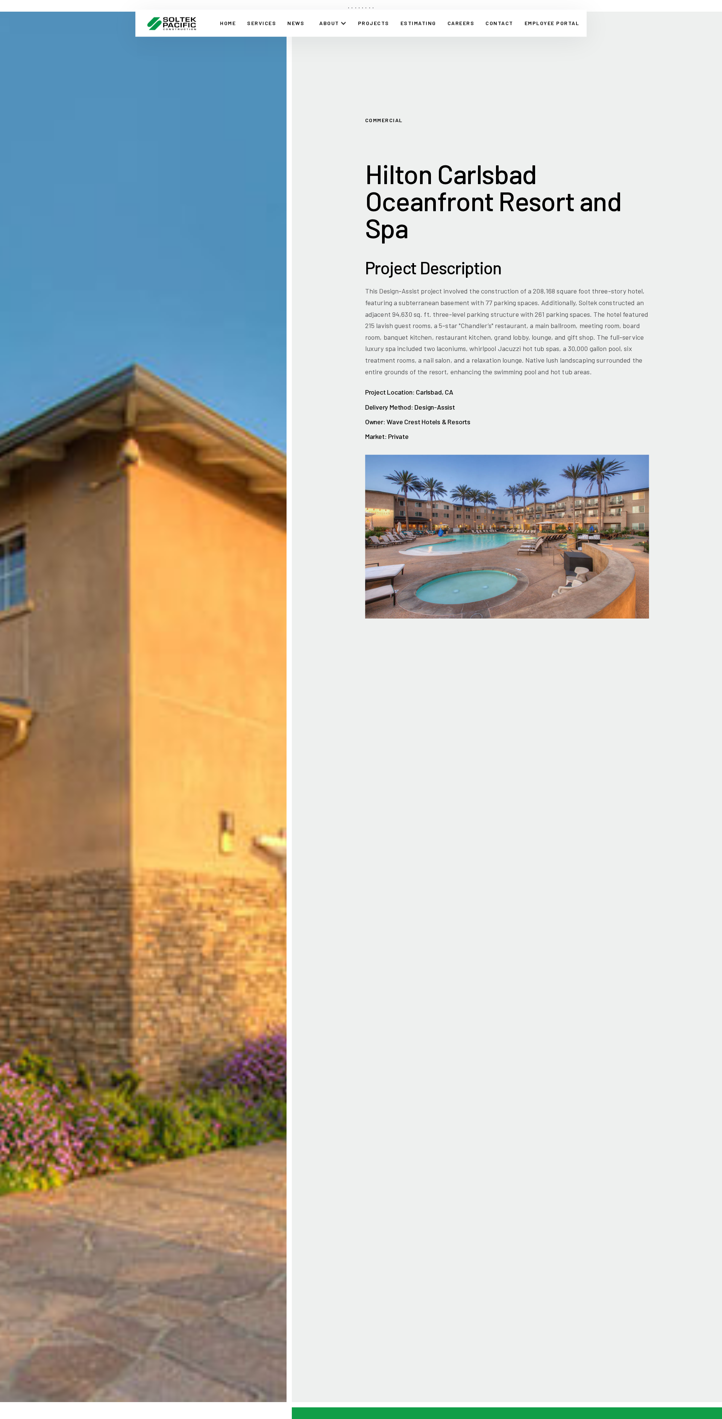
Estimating (418, 23)
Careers (461, 23)
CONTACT (499, 23)
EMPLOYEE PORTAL (552, 23)
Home (228, 23)
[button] (333, 23)
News (295, 23)
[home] (171, 23)
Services (261, 23)
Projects (373, 23)
